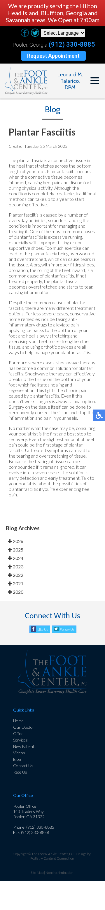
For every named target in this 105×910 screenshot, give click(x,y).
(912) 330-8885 (72, 44)
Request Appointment (53, 55)
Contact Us (23, 765)
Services (20, 739)
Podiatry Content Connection (52, 858)
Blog (17, 759)
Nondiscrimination (60, 872)
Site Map (37, 872)
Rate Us (20, 772)
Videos (19, 752)
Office (18, 733)
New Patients (24, 746)
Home (18, 720)
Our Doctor (23, 727)
